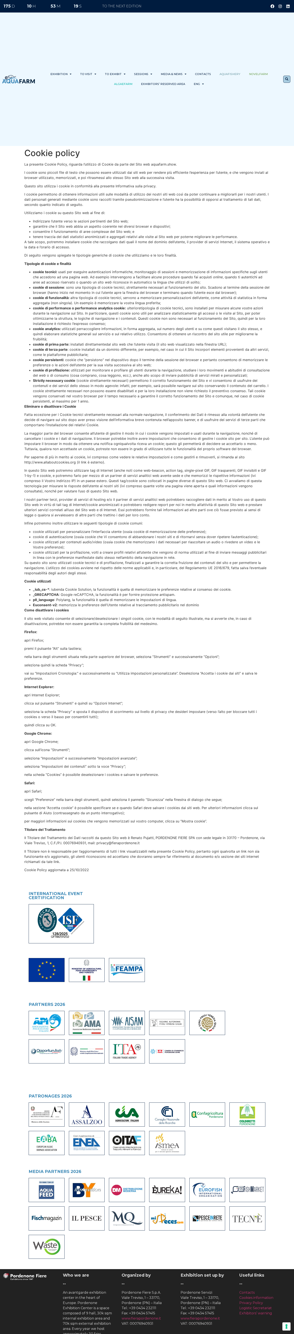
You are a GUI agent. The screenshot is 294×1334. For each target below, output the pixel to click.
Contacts (203, 74)
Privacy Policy (251, 1303)
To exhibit (113, 74)
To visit (86, 74)
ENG (197, 84)
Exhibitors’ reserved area (163, 84)
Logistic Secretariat (255, 1308)
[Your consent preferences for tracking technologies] (286, 1326)
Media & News (172, 74)
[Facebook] (272, 6)
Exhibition (59, 74)
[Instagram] (280, 6)
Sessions (141, 74)
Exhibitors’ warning (255, 1313)
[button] (286, 79)
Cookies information (256, 1298)
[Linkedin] (288, 6)
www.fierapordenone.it (141, 1318)
